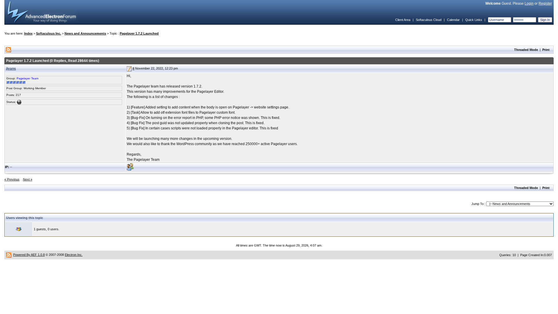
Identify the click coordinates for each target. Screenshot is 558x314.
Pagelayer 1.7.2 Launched (139, 33)
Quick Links (473, 20)
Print (546, 49)
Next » (27, 179)
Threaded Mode (526, 49)
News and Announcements (85, 33)
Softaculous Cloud (428, 20)
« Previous (11, 179)
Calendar (453, 20)
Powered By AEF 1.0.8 (29, 254)
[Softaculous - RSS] (8, 254)
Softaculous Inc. (48, 33)
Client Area (402, 20)
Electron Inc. (74, 254)
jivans (11, 69)
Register (545, 3)
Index (28, 33)
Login (529, 3)
